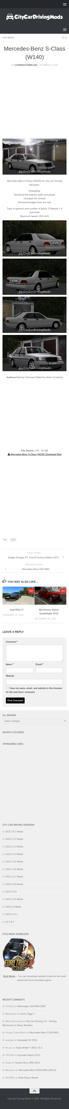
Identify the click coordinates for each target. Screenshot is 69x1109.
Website (10, 676)
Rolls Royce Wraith (28, 1077)
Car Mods (8, 37)
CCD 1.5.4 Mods (14, 854)
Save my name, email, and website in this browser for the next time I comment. (34, 690)
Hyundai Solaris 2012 (29, 1055)
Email (39, 664)
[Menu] (65, 4)
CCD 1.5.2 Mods (14, 839)
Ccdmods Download (26, 65)
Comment (11, 642)
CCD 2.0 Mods (13, 906)
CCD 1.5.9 (11, 891)
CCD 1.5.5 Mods (14, 861)
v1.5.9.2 (10, 921)
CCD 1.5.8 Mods (14, 884)
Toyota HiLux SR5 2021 (27, 1062)
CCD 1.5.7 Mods (14, 876)
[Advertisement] (34, 104)
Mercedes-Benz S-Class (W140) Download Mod (35, 454)
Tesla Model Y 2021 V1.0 (29, 1047)
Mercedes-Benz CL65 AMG (44, 1032)
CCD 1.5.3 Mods (14, 846)
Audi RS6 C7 (17, 609)
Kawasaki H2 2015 (27, 1040)
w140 (13, 540)
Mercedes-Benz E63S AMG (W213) (37, 1070)
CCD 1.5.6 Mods (14, 869)
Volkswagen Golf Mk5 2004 (31, 1006)
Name (9, 664)
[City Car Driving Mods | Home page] (34, 16)
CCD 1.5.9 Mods (14, 899)
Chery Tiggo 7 (27, 1013)
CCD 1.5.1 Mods (14, 831)
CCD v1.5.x (12, 914)
